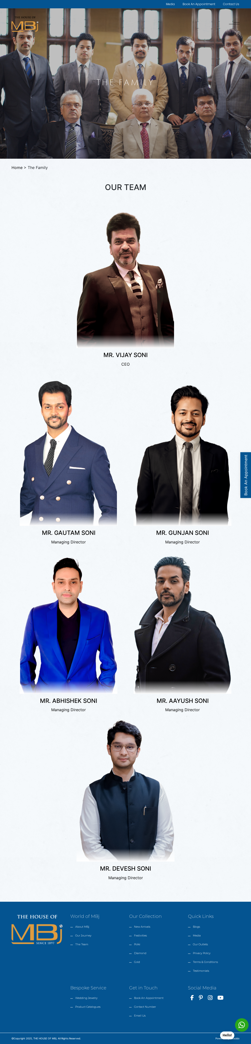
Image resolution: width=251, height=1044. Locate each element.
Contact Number (145, 1006)
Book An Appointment (199, 4)
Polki (137, 944)
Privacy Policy (202, 953)
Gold (137, 962)
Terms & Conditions (205, 962)
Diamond (140, 953)
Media (170, 4)
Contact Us (231, 4)
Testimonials (201, 970)
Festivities (140, 935)
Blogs (196, 926)
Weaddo (234, 1038)
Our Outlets (200, 944)
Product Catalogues (87, 1006)
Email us (140, 1015)
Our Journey (83, 935)
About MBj (82, 926)
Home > (20, 167)
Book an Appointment (148, 998)
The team (81, 944)
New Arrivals (142, 926)
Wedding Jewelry (86, 998)
